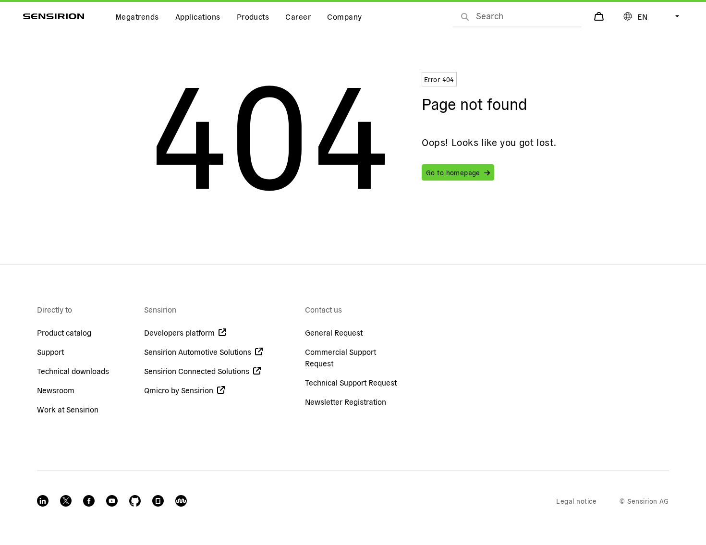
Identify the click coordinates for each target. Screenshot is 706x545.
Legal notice (576, 501)
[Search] (465, 16)
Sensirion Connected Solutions (196, 370)
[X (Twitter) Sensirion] (66, 501)
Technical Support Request (351, 382)
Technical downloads (73, 370)
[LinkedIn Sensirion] (43, 501)
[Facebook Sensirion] (89, 501)
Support (50, 351)
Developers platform (179, 332)
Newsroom (55, 390)
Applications (197, 16)
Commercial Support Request (340, 357)
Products (253, 16)
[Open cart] (600, 16)
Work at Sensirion (67, 409)
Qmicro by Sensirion (178, 390)
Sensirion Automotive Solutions (197, 351)
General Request (334, 332)
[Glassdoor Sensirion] (158, 501)
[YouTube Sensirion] (112, 501)
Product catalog (64, 332)
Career (298, 16)
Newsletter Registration (345, 401)
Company (344, 16)
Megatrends (137, 16)
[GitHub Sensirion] (135, 501)
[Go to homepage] (53, 16)
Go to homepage (453, 172)
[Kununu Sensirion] (181, 501)
